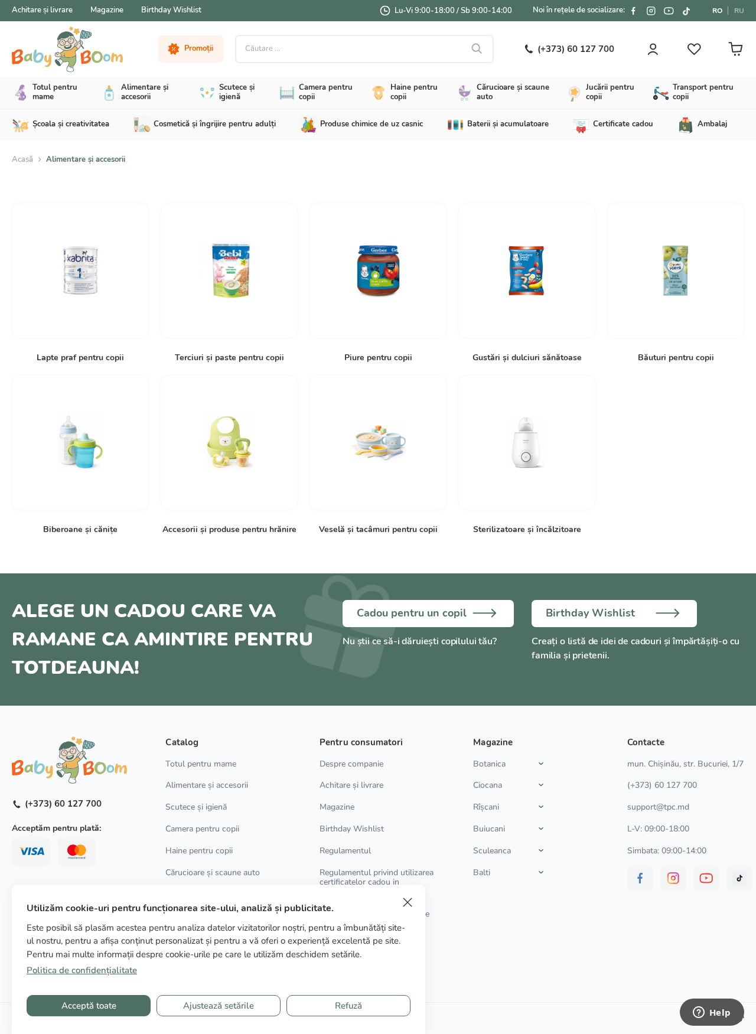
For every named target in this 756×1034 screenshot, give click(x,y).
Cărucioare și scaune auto (212, 872)
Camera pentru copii (202, 828)
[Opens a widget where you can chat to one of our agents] (711, 1013)
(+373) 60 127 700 (662, 785)
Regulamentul (345, 850)
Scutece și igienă (196, 807)
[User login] (653, 49)
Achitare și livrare (42, 10)
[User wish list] (694, 49)
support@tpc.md (658, 807)
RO (717, 10)
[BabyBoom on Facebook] (633, 10)
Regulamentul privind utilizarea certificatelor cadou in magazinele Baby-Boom (377, 882)
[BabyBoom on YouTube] (668, 10)
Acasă (22, 159)
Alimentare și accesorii (206, 785)
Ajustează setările (218, 1006)
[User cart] (735, 49)
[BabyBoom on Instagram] (651, 10)
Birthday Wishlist (171, 10)
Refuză (348, 1006)
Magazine (106, 10)
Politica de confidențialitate (82, 970)
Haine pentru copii (199, 850)
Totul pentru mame (200, 763)
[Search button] (477, 49)
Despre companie (351, 763)
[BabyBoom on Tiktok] (686, 10)
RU (739, 10)
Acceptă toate (88, 1006)
